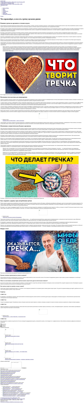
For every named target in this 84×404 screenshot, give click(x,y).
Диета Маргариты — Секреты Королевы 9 (11, 387)
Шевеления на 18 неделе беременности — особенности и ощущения (16, 393)
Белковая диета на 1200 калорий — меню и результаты (13, 120)
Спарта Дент (2, 0)
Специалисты (5, 11)
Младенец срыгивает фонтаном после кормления (10, 377)
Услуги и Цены (6, 8)
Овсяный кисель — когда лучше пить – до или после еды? (14, 316)
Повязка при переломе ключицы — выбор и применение (14, 395)
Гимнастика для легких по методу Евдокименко (12, 217)
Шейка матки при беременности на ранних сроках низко (11, 383)
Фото (4, 9)
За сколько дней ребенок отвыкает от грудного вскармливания (12, 379)
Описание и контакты (7, 14)
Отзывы (4, 12)
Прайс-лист (5, 13)
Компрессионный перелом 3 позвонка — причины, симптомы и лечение (19, 359)
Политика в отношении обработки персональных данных (11, 401)
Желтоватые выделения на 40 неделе (7, 373)
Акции (4, 10)
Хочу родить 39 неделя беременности (7, 381)
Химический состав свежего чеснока (12, 336)
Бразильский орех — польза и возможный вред (12, 389)
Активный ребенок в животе (6, 375)
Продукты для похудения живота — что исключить (13, 391)
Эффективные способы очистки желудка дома (14, 343)
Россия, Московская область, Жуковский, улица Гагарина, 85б (12, 1)
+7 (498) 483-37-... (7, 3)
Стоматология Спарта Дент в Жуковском (9, 397)
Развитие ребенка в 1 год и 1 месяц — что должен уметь (16, 351)
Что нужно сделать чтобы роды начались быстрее (10, 371)
